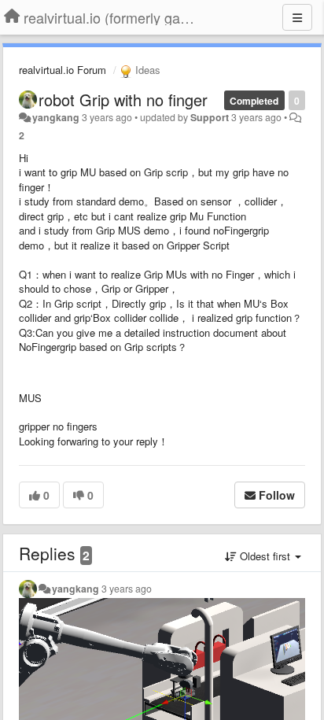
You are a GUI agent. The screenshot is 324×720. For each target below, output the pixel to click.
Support (209, 117)
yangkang (55, 117)
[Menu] (297, 17)
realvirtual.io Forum (62, 69)
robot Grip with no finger (123, 99)
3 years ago (126, 589)
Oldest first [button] (265, 555)
